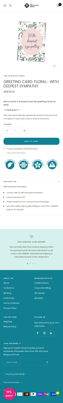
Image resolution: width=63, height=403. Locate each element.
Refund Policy (10, 326)
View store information (16, 153)
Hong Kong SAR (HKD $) (15, 374)
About (6, 282)
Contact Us (9, 288)
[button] (9, 394)
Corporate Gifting (42, 288)
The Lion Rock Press (14, 76)
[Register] (47, 362)
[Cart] (57, 5)
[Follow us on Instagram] (44, 333)
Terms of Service (11, 303)
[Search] (10, 5)
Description (10, 181)
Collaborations (41, 282)
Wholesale (39, 293)
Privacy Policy (10, 308)
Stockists (38, 298)
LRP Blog (7, 293)
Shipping (8, 321)
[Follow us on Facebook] (37, 333)
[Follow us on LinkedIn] (51, 333)
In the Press (9, 298)
